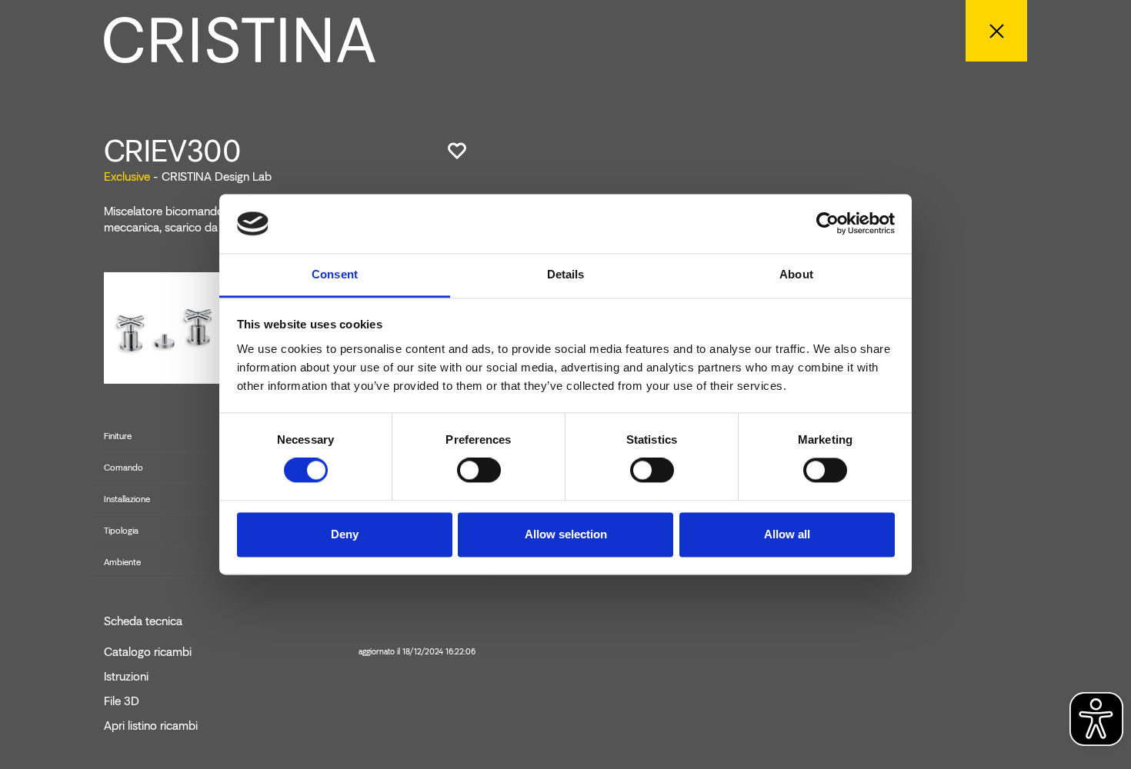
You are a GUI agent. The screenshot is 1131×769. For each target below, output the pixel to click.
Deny (345, 534)
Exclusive (127, 176)
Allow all (787, 534)
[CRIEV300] (166, 327)
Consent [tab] (335, 274)
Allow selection (566, 534)
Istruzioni (126, 677)
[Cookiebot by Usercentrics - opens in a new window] (827, 223)
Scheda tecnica (143, 621)
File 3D (121, 701)
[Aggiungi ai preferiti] (457, 150)
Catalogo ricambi (289, 652)
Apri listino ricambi (151, 726)
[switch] (479, 470)
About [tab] (796, 274)
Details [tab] (566, 274)
